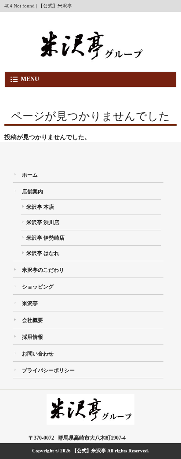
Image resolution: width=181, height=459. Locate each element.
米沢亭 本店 (40, 207)
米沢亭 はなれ (42, 253)
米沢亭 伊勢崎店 (45, 238)
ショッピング (38, 287)
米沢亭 (30, 303)
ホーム (30, 175)
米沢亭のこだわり (43, 270)
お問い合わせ (38, 354)
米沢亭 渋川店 (42, 222)
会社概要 (32, 320)
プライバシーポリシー (48, 370)
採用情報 (32, 337)
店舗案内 (32, 192)
